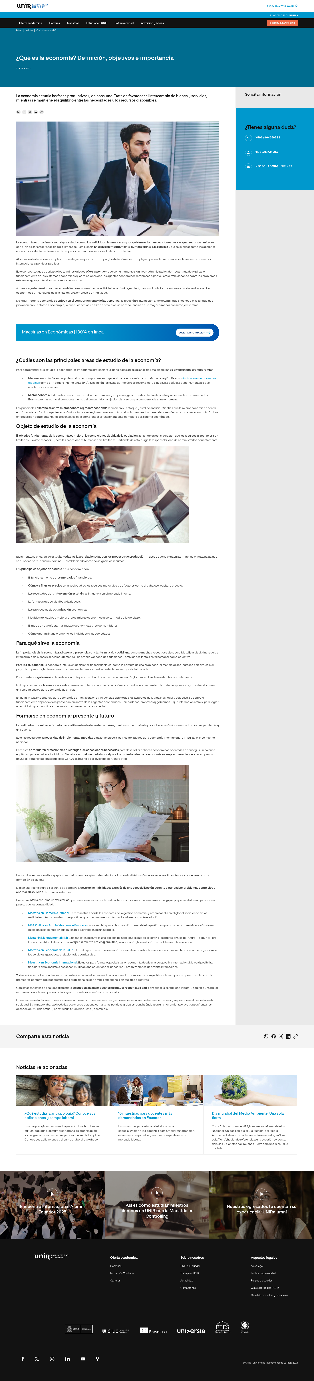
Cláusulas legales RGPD (265, 1288)
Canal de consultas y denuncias (269, 1295)
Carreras (54, 23)
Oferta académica (30, 23)
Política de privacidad (263, 1273)
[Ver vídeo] (52, 1194)
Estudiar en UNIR (97, 23)
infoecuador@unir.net (273, 166)
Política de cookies (262, 1280)
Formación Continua (122, 1273)
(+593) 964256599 (267, 137)
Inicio (18, 30)
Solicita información (192, 333)
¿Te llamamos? (266, 152)
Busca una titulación (280, 6)
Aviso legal (257, 1266)
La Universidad (124, 23)
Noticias (29, 30)
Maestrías (73, 23)
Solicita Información (282, 23)
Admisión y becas (152, 23)
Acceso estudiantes (285, 15)
